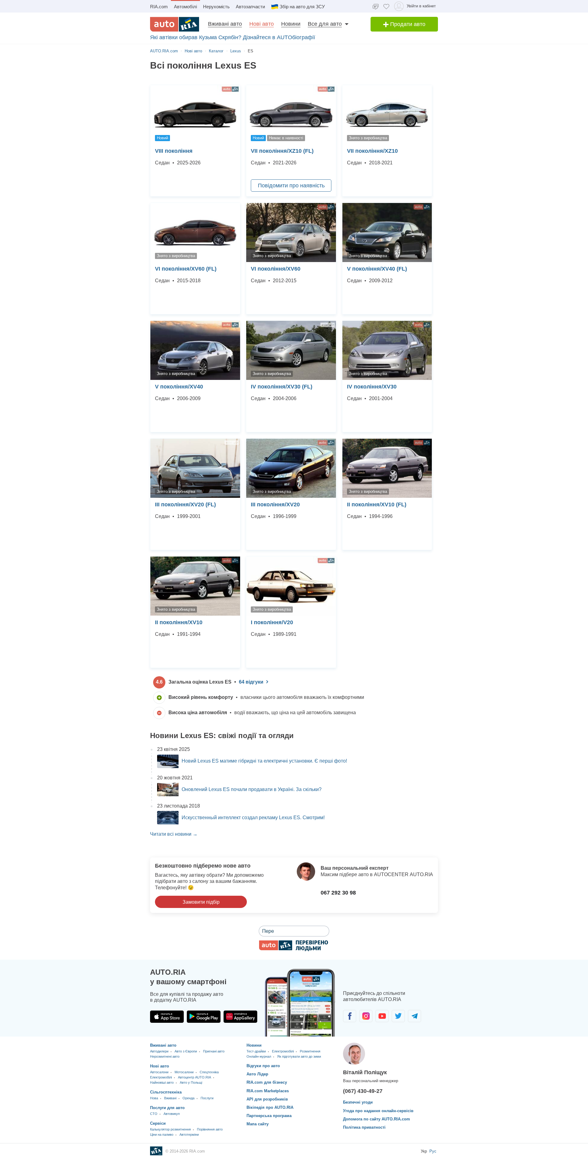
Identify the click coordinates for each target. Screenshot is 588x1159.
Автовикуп (172, 1114)
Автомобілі (185, 6)
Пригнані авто (213, 1051)
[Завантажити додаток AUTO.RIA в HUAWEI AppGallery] (240, 1017)
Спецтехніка (209, 1072)
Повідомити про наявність (291, 185)
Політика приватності (364, 1127)
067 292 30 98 (338, 893)
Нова (154, 1098)
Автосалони (159, 1072)
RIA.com (159, 6)
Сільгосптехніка (166, 1092)
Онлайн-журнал (259, 1056)
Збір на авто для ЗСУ (302, 6)
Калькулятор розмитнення (170, 1129)
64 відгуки (251, 682)
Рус (432, 1151)
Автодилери (159, 1051)
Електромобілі (161, 1077)
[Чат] (375, 6)
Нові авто (261, 24)
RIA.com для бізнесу (267, 1082)
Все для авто (325, 24)
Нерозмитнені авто (164, 1056)
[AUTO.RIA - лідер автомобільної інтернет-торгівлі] (174, 24)
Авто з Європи (186, 1051)
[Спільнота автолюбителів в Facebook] (349, 1016)
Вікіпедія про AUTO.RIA (270, 1107)
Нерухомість (216, 6)
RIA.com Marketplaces (268, 1091)
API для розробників (267, 1099)
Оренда (188, 1098)
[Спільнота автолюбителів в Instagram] (365, 1016)
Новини (290, 24)
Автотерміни (189, 1134)
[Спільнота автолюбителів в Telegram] (414, 1016)
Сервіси (158, 1123)
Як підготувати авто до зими (299, 1056)
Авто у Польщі (191, 1082)
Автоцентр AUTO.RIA (194, 1077)
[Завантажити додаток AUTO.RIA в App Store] (167, 1017)
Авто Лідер (257, 1074)
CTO (153, 1114)
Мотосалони (184, 1072)
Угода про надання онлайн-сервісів (378, 1110)
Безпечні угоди (358, 1102)
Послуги (207, 1098)
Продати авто (407, 24)
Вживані (170, 1098)
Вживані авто (225, 24)
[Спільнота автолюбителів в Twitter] (398, 1016)
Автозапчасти (250, 6)
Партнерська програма (269, 1115)
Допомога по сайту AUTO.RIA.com (376, 1119)
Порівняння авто (210, 1129)
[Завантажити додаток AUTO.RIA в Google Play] (204, 1017)
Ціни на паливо (161, 1134)
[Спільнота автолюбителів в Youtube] (382, 1016)
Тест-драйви (256, 1051)
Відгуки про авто (263, 1065)
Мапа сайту (258, 1124)
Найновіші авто (162, 1082)
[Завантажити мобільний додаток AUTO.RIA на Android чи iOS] (300, 1003)
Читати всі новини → (174, 834)
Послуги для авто (167, 1107)
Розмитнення (310, 1051)
